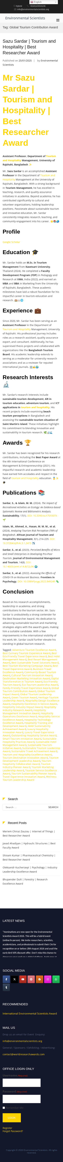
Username (15, 1075)
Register (7, 1128)
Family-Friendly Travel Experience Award (26, 688)
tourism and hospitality (35, 407)
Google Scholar (11, 242)
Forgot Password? (13, 1131)
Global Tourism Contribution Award (31, 689)
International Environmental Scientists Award (30, 1013)
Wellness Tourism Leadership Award (30, 778)
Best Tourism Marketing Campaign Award (27, 665)
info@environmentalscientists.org (22, 1041)
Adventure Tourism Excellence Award (34, 650)
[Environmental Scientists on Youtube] (23, 979)
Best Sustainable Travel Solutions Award (35, 662)
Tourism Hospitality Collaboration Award (27, 762)
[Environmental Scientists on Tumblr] (6, 987)
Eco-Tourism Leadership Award (40, 684)
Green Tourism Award (24, 697)
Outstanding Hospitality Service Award (34, 735)
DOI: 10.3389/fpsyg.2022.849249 (36, 581)
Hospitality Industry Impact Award (23, 707)
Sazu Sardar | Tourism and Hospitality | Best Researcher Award (29, 47)
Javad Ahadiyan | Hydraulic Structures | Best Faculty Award (29, 845)
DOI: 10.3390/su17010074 (42, 515)
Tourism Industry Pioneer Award (27, 765)
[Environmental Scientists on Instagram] (47, 979)
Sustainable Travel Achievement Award (34, 751)
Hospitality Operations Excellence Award (28, 715)
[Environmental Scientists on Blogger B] (39, 979)
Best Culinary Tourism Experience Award (26, 653)
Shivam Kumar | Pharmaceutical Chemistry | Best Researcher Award (29, 857)
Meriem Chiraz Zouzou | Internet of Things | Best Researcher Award (29, 833)
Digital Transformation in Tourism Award (31, 680)
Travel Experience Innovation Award (24, 776)
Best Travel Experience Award (30, 667)
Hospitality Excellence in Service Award (34, 704)
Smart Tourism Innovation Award (22, 738)
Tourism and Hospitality (17, 329)
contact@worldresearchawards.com (24, 1054)
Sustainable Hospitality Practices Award (29, 740)
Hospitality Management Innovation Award (24, 711)
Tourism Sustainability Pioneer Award (33, 773)
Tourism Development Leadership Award (31, 759)
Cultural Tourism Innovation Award (31, 675)
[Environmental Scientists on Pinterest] (31, 979)
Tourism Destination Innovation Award (25, 757)
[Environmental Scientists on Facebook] (6, 979)
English (37, 2)
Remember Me (14, 1107)
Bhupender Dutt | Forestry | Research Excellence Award (25, 881)
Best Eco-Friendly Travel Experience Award (30, 655)
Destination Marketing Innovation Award (26, 678)
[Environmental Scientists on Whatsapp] (56, 979)
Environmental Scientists (25, 18)
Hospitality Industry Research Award (29, 708)
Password (15, 1091)
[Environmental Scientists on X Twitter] (14, 979)
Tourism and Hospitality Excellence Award (27, 754)
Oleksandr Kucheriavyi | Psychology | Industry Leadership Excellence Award (30, 869)
